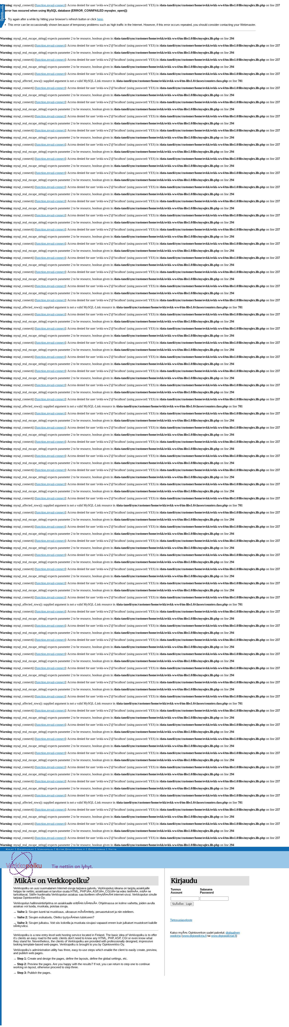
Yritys (112, 849)
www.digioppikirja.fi (194, 935)
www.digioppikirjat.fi (223, 935)
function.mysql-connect (50, 5)
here (100, 19)
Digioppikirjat (25, 849)
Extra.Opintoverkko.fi (70, 849)
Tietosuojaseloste (181, 920)
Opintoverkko (96, 849)
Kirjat (10, 849)
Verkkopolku (45, 849)
